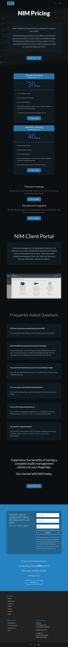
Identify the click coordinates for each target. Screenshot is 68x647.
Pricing (10, 609)
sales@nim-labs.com (28, 414)
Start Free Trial (34, 58)
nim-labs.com (39, 633)
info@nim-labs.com (41, 630)
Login (9, 614)
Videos (10, 606)
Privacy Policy (40, 550)
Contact (10, 611)
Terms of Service (12, 625)
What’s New (11, 601)
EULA (9, 630)
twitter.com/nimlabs (41, 637)
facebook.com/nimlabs (42, 635)
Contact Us (34, 582)
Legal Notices (11, 628)
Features (10, 604)
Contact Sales (34, 118)
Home (9, 598)
